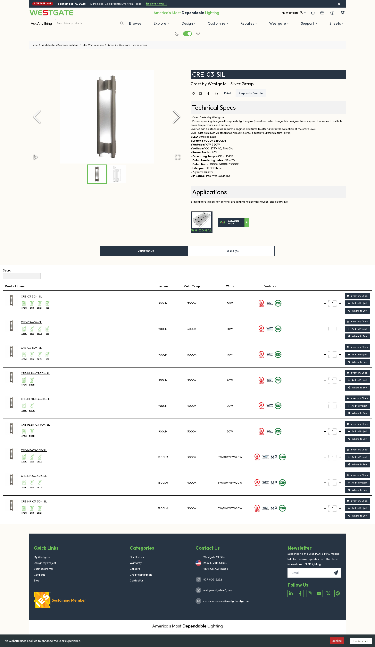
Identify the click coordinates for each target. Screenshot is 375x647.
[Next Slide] (176, 116)
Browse (135, 23)
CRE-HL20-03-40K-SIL (35, 399)
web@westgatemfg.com (218, 590)
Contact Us (137, 580)
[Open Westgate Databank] (343, 13)
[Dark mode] (177, 34)
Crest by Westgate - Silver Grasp (127, 44)
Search (7, 270)
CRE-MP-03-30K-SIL (34, 450)
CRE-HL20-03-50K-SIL (35, 424)
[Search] (122, 23)
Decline (337, 641)
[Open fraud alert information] (332, 13)
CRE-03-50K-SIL (31, 348)
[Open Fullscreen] (177, 157)
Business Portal (43, 569)
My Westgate (42, 557)
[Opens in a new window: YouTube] (319, 593)
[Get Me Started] (313, 13)
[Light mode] (198, 34)
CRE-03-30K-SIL (31, 296)
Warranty (136, 563)
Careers (135, 569)
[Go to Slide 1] (97, 174)
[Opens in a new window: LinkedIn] (291, 593)
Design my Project (45, 563)
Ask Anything (41, 23)
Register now (156, 3)
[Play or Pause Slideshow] (35, 157)
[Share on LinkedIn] (217, 93)
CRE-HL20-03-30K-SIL (35, 373)
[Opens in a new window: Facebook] (300, 593)
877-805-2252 (212, 579)
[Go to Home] (51, 12)
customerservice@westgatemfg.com (224, 601)
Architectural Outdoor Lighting (61, 44)
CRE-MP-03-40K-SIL (34, 476)
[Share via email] (201, 93)
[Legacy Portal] (322, 13)
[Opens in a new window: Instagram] (309, 593)
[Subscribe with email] (335, 572)
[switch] (187, 33)
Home (36, 44)
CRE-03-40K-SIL (31, 322)
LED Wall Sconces (94, 44)
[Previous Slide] (37, 116)
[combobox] (86, 23)
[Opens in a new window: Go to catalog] (233, 222)
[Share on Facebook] (209, 93)
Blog (36, 580)
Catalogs (39, 574)
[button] (249, 23)
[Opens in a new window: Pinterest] (337, 593)
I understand (361, 641)
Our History (137, 557)
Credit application (141, 574)
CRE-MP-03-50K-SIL (34, 501)
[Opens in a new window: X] (328, 593)
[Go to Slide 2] (117, 174)
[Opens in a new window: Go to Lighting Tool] (201, 222)
